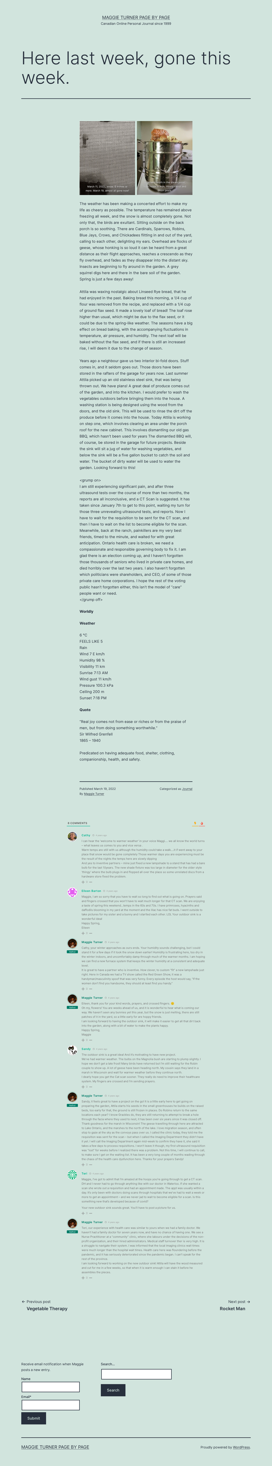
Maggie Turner (94, 794)
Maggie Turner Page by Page (136, 17)
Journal (187, 789)
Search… (108, 1364)
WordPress (241, 1447)
